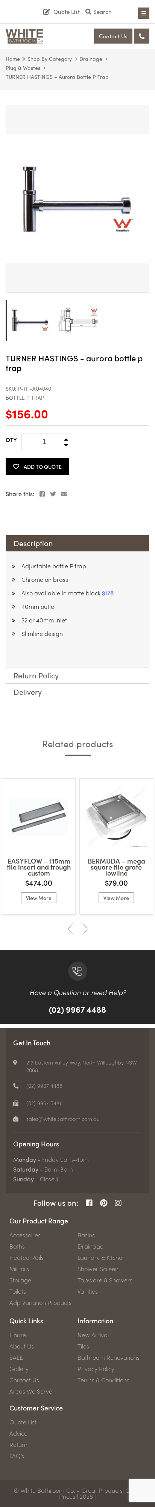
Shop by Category (49, 58)
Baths (17, 1246)
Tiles (83, 1346)
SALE (16, 1357)
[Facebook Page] (89, 1203)
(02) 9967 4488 (77, 1009)
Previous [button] (70, 929)
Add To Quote (43, 466)
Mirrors (19, 1269)
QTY (11, 440)
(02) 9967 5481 (43, 1103)
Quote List (22, 1422)
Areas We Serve (30, 1391)
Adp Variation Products (40, 1303)
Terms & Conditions (103, 1380)
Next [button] (85, 929)
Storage (20, 1280)
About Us (21, 1346)
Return (18, 1445)
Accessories (25, 1235)
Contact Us (113, 36)
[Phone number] (141, 36)
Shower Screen (98, 1269)
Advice (18, 1433)
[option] (77, 199)
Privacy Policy (96, 1369)
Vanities (88, 1291)
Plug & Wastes (23, 67)
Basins (86, 1235)
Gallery (19, 1369)
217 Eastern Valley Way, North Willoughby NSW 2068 (81, 1066)
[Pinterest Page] (103, 1203)
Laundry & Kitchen (102, 1258)
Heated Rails (26, 1258)
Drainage (90, 58)
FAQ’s (16, 1456)
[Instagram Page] (118, 1203)
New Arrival (93, 1335)
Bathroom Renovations (109, 1357)
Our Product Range (38, 1220)
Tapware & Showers (105, 1280)
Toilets (17, 1291)
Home (13, 58)
